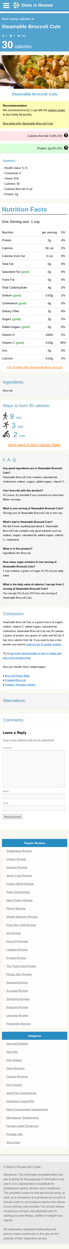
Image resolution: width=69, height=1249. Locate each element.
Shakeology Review (19, 850)
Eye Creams (14, 1084)
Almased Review (17, 982)
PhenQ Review (15, 908)
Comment (7, 747)
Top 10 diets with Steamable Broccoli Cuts (34, 367)
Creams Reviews (17, 1076)
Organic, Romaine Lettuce (20, 684)
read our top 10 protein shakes (43, 644)
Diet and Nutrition (17, 1043)
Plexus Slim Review (19, 974)
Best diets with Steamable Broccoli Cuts (28, 123)
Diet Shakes (14, 1060)
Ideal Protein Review (19, 900)
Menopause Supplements (22, 1117)
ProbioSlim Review (18, 1023)
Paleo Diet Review (18, 892)
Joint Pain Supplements (21, 1093)
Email (5, 802)
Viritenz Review (16, 859)
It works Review (16, 957)
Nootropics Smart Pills (20, 1101)
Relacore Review (17, 1007)
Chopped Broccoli (15, 680)
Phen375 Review (17, 941)
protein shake (56, 110)
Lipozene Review (17, 1015)
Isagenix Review (16, 867)
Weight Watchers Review (22, 916)
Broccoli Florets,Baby (17, 675)
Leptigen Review (17, 949)
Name (6, 791)
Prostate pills (14, 1134)
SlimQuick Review (18, 999)
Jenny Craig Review (19, 875)
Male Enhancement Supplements (27, 1109)
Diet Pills (12, 1051)
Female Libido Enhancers (22, 1126)
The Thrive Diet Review (21, 966)
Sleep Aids (13, 1142)
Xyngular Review (17, 990)
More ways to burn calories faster (34, 445)
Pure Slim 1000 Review (21, 925)
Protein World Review (20, 883)
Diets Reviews (15, 1068)
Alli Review (13, 933)
